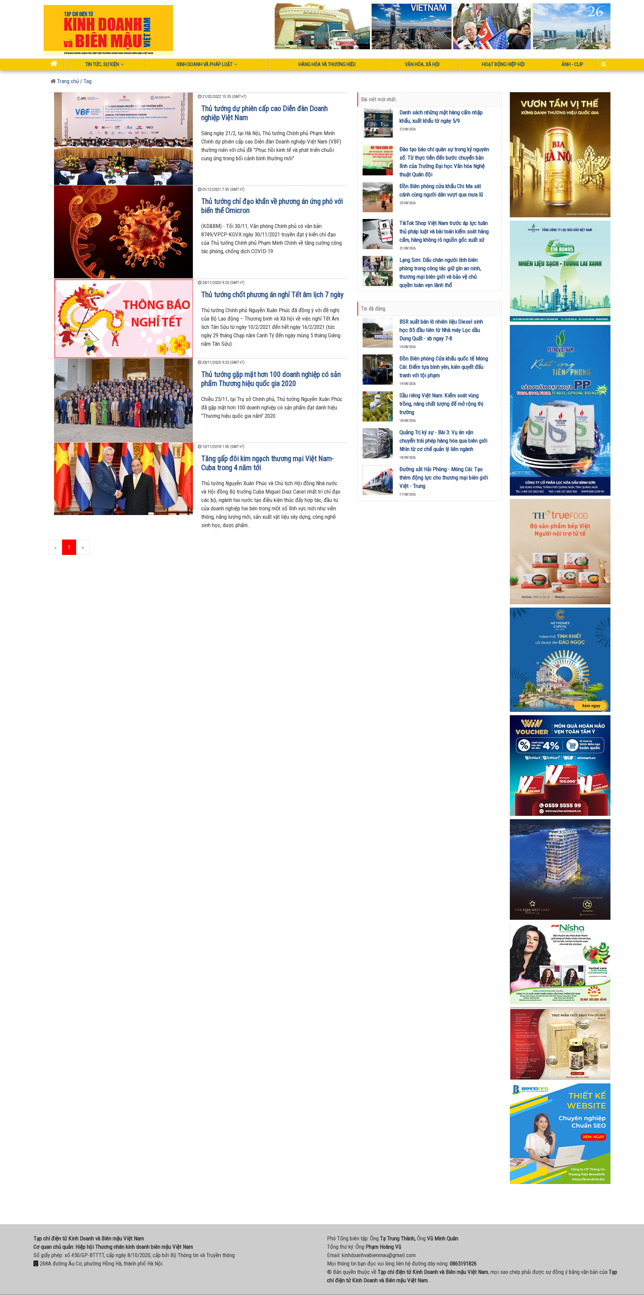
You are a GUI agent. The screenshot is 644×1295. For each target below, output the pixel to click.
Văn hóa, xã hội (422, 64)
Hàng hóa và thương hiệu (327, 64)
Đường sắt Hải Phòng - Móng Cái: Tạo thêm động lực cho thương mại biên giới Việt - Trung (443, 477)
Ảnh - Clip (572, 64)
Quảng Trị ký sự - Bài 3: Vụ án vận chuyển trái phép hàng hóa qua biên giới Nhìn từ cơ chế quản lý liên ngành (443, 440)
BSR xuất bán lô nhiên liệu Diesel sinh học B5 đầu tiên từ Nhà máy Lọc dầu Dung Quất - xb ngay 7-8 (441, 330)
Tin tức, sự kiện (102, 64)
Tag (88, 81)
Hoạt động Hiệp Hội (503, 64)
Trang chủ (67, 81)
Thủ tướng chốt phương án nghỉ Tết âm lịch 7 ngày (272, 294)
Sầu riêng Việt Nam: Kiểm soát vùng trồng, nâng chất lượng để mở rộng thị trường (441, 403)
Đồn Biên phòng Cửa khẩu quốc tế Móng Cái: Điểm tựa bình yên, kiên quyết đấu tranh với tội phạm (443, 367)
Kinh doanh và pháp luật (204, 64)
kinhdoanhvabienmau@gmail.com (379, 1255)
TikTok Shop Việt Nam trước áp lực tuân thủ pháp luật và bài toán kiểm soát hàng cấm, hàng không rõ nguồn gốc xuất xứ (444, 231)
